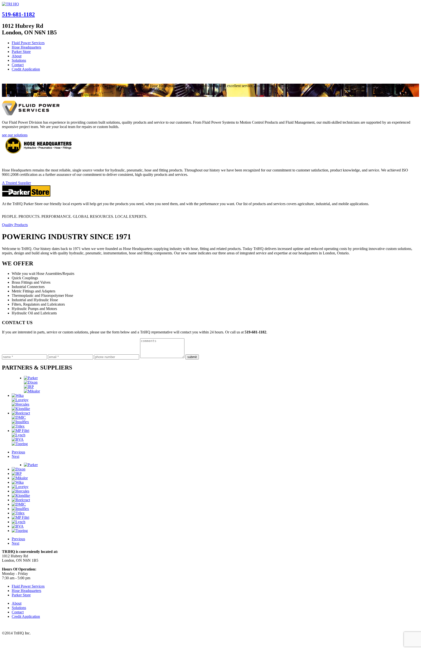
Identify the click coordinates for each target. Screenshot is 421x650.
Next (15, 456)
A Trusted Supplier (16, 183)
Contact (18, 65)
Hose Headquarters (26, 47)
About (16, 56)
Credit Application (26, 69)
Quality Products (15, 225)
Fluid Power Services (28, 43)
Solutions (19, 60)
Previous (18, 452)
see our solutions (15, 135)
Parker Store (21, 52)
